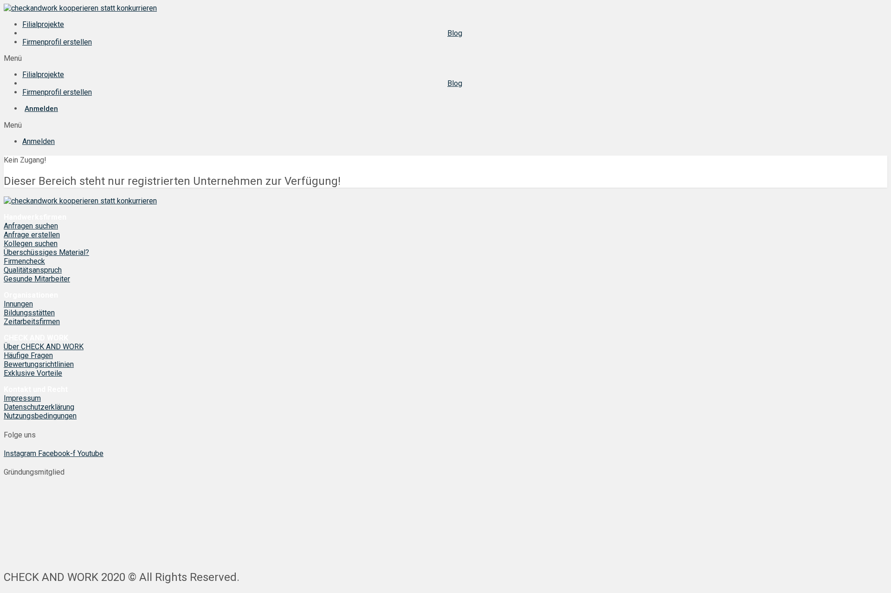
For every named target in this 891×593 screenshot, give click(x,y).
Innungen (18, 304)
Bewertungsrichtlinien (39, 364)
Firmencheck (24, 261)
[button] (445, 58)
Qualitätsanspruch (33, 270)
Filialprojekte (43, 24)
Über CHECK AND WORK (44, 346)
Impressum (22, 398)
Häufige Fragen (28, 355)
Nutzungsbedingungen (40, 415)
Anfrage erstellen (32, 234)
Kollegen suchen (31, 243)
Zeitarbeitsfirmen (32, 321)
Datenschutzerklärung (39, 407)
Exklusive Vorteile (33, 373)
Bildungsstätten (29, 312)
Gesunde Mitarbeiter (37, 278)
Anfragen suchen (31, 226)
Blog (454, 33)
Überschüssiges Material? (46, 252)
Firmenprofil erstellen (57, 42)
